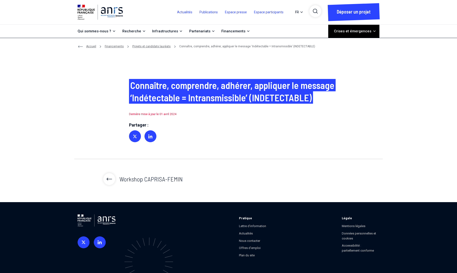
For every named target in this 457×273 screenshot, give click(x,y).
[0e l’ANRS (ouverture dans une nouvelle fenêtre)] (83, 242)
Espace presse (236, 12)
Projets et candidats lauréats (151, 46)
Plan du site (247, 255)
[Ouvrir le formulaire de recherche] (315, 11)
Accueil (91, 46)
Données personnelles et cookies (359, 236)
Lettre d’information (252, 226)
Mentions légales (353, 226)
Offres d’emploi (250, 248)
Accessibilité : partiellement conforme (358, 248)
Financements (114, 46)
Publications (208, 12)
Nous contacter (249, 241)
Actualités (184, 12)
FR (297, 12)
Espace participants (268, 12)
